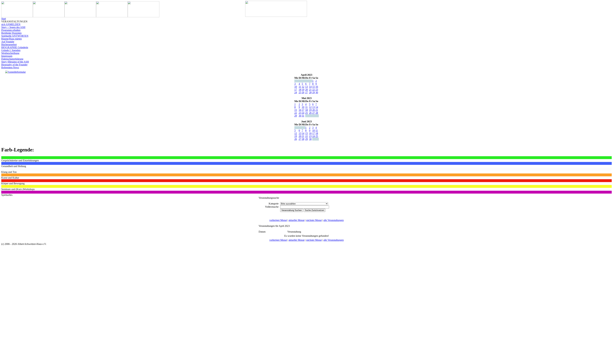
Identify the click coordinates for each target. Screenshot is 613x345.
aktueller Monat (296, 220)
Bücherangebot (9, 44)
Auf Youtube (7, 41)
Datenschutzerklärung (12, 58)
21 (310, 89)
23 (316, 89)
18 (300, 89)
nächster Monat (314, 220)
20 (306, 89)
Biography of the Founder (14, 64)
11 (300, 86)
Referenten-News (10, 67)
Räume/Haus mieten (11, 38)
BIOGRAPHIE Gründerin (14, 47)
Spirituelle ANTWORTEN (14, 35)
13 (306, 86)
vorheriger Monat (278, 220)
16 (316, 86)
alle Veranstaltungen (333, 220)
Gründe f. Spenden (10, 50)
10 (295, 86)
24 (295, 92)
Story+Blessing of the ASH (15, 61)
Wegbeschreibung (10, 53)
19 (303, 89)
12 (303, 86)
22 (313, 89)
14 (310, 86)
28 (310, 92)
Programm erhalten (10, 30)
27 (306, 92)
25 (300, 92)
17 (295, 89)
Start (3, 18)
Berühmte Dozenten (11, 33)
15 (313, 86)
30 (316, 92)
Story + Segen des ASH (13, 27)
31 (303, 115)
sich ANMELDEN (10, 24)
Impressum (6, 56)
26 (303, 92)
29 (313, 92)
